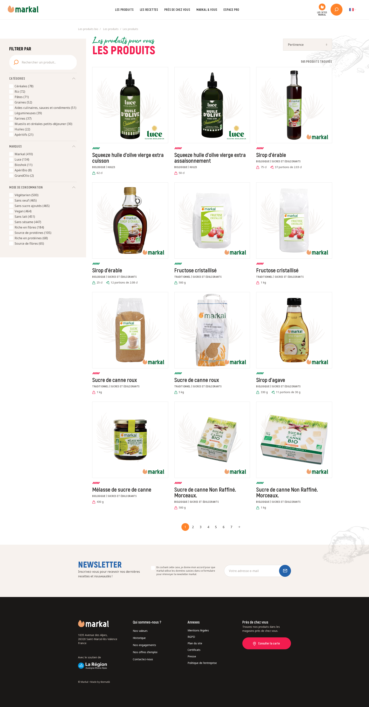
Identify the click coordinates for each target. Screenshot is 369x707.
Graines (23, 102)
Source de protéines (33, 233)
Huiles (22, 129)
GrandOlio (24, 175)
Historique (139, 638)
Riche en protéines (31, 238)
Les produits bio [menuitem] (88, 29)
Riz (20, 91)
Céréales (24, 86)
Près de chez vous (177, 9)
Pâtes (22, 97)
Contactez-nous (143, 659)
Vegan (23, 211)
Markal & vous (206, 9)
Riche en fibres (29, 227)
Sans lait (25, 216)
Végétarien (26, 195)
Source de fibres (29, 243)
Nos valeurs (140, 631)
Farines (23, 118)
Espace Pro (231, 9)
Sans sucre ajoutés (32, 206)
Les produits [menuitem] (111, 29)
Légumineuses (28, 113)
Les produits (124, 9)
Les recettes (149, 9)
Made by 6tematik (100, 682)
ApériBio (23, 170)
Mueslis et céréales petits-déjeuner (43, 124)
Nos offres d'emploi (145, 652)
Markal (24, 154)
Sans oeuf (26, 200)
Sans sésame (28, 222)
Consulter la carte (269, 643)
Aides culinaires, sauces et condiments (45, 108)
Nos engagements (144, 645)
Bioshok (23, 165)
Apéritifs (24, 135)
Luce (22, 159)
